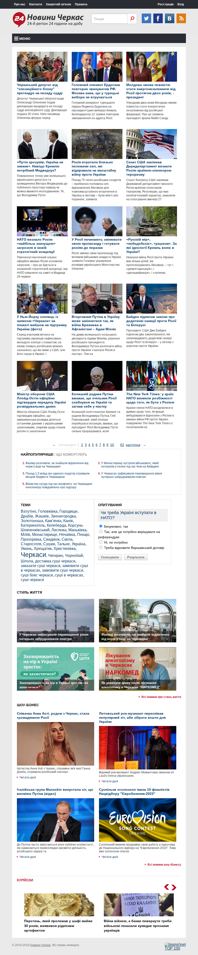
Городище (68, 511)
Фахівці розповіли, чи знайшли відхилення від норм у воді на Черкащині (57, 464)
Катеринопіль (33, 525)
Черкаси (33, 554)
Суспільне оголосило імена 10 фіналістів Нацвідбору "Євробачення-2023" (134, 792)
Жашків (42, 516)
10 (112, 445)
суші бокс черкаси (37, 575)
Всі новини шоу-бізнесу (164, 864)
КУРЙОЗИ (25, 880)
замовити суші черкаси (62, 570)
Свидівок (51, 539)
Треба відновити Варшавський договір (133, 548)
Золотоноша (32, 521)
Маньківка (77, 530)
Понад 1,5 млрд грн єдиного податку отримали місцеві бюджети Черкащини (58, 475)
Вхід (180, 4)
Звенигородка (63, 516)
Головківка (47, 511)
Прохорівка (31, 539)
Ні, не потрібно (115, 542)
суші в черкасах (69, 575)
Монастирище (44, 534)
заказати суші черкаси (40, 566)
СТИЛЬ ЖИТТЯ (29, 592)
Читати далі (28, 777)
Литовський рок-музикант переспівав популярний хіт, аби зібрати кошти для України (132, 717)
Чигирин (55, 555)
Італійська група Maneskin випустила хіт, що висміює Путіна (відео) (55, 792)
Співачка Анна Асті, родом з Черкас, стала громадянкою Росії (53, 715)
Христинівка (65, 548)
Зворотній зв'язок (58, 4)
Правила (81, 4)
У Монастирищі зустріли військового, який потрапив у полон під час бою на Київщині (130, 464)
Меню (24, 39)
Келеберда (56, 525)
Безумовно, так (115, 526)
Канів (68, 521)
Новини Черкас (40, 945)
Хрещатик (43, 548)
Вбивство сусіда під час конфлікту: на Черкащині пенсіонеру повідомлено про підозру (59, 485)
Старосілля (31, 544)
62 (122, 445)
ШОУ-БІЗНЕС (28, 705)
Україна (78, 544)
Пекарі (83, 534)
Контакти (35, 4)
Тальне (63, 544)
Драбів (27, 516)
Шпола (27, 561)
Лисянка (58, 530)
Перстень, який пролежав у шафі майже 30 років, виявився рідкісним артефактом (58, 925)
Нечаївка (67, 534)
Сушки (49, 544)
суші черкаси (32, 580)
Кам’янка (53, 521)
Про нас (19, 4)
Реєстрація (166, 4)
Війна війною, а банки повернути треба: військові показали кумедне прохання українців (138, 925)
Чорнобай (74, 555)
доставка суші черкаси (55, 561)
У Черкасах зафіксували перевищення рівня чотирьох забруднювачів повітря (131, 475)
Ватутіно (28, 511)
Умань (26, 548)
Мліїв (25, 534)
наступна (133, 445)
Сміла (67, 539)
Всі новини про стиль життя (161, 697)
